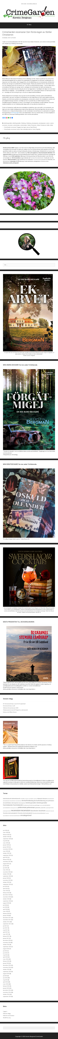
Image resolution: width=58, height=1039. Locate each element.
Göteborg (23, 123)
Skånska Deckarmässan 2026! (10, 708)
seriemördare (16, 125)
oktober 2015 (6, 969)
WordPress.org (6, 1017)
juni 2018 (5, 907)
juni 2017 (5, 928)
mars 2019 (5, 890)
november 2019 (7, 880)
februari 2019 (6, 892)
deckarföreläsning (28, 800)
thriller (48, 125)
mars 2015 (5, 984)
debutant (39, 798)
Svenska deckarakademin (10, 813)
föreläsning (26, 805)
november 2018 (7, 896)
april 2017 (5, 932)
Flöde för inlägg (6, 1013)
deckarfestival (12, 800)
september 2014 (7, 996)
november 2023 (7, 849)
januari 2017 (6, 938)
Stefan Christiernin (41, 125)
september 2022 (7, 855)
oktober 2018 (6, 899)
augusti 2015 (6, 973)
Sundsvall (48, 810)
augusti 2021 (6, 863)
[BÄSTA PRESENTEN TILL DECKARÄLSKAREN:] (29, 654)
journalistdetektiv (46, 805)
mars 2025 (5, 843)
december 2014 (7, 990)
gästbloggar (37, 805)
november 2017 (7, 919)
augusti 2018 (6, 903)
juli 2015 (5, 975)
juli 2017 (5, 926)
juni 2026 (5, 830)
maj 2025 (5, 840)
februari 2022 (6, 859)
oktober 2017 (6, 921)
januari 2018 (6, 915)
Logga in (5, 1011)
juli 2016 (5, 950)
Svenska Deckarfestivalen (36, 157)
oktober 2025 (6, 836)
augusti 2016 (6, 948)
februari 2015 (6, 986)
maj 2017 (5, 930)
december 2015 (7, 965)
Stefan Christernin (31, 125)
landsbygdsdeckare (14, 807)
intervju (41, 805)
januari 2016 (6, 963)
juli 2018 (5, 905)
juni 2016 (5, 952)
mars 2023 (5, 851)
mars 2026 (5, 832)
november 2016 (7, 942)
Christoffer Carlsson (24, 798)
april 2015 (5, 982)
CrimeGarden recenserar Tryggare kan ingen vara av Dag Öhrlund (20, 127)
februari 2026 (6, 834)
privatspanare (35, 123)
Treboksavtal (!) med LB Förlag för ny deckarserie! (15, 710)
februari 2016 (6, 961)
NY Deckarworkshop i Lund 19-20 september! (14, 703)
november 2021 (7, 861)
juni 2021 (5, 867)
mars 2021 (5, 869)
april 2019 (5, 888)
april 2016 (5, 957)
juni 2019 (5, 886)
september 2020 (7, 876)
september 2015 (7, 971)
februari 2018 (6, 913)
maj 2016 (5, 955)
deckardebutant (50, 798)
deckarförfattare (50, 800)
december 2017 (7, 917)
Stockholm (34, 811)
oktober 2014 (6, 994)
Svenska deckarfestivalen (15, 815)
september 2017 (7, 923)
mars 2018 (5, 911)
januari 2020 (6, 878)
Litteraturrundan (44, 161)
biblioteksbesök (7, 798)
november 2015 (7, 967)
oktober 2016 (6, 944)
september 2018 (7, 901)
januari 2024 (6, 847)
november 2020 (7, 872)
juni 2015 (5, 977)
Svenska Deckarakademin (40, 159)
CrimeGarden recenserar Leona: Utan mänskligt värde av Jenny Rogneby (22, 129)
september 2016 (7, 946)
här (10, 157)
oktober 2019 (6, 882)
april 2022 (5, 857)
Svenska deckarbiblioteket (39, 813)
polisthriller (37, 807)
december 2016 (7, 940)
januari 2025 (6, 845)
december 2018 (7, 894)
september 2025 (7, 838)
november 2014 (7, 992)
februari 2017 (6, 936)
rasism (48, 123)
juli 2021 (5, 865)
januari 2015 (6, 988)
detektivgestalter (8, 123)
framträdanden (8, 805)
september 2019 (7, 884)
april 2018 (5, 909)
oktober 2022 (6, 853)
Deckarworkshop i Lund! (9, 705)
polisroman (22, 807)
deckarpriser (15, 803)
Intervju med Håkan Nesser (10, 712)
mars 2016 (5, 959)
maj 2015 (5, 980)
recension (4, 125)
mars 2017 (5, 934)
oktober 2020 (6, 874)
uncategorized (25, 815)
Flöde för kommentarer (8, 1015)
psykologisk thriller (50, 807)
